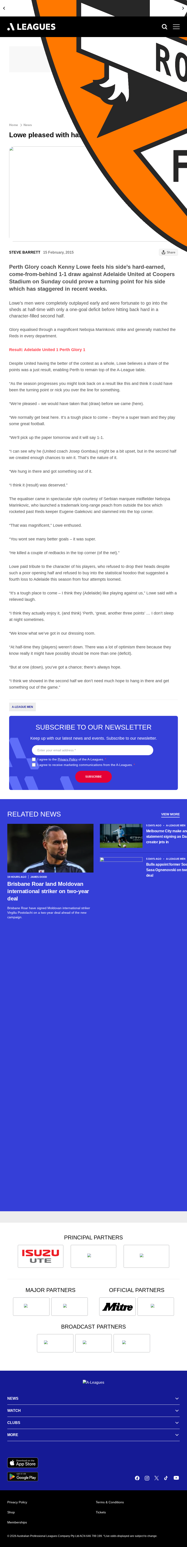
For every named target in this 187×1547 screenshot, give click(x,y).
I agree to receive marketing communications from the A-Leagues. (86, 765)
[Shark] (146, 1256)
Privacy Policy (68, 759)
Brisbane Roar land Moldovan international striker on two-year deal (48, 891)
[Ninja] (93, 1256)
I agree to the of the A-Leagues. (71, 759)
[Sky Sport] (132, 1343)
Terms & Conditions (110, 1502)
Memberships (17, 1522)
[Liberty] (31, 1307)
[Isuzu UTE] (40, 1256)
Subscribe (93, 776)
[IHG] (156, 1307)
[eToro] (70, 1307)
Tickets (101, 1512)
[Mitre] (117, 1307)
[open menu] (176, 26)
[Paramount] (93, 1343)
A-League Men (22, 707)
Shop (11, 1512)
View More (170, 814)
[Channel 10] (55, 1343)
